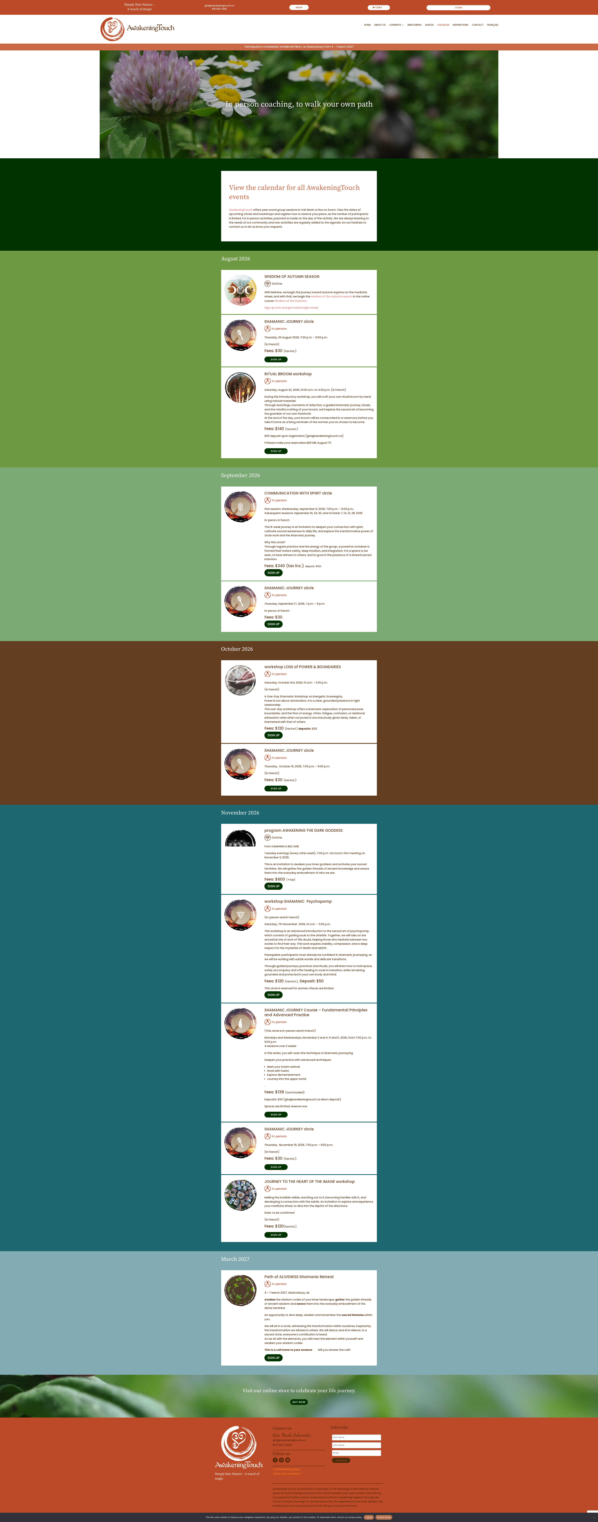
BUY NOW (299, 1402)
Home (367, 25)
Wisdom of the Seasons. (290, 301)
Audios (429, 25)
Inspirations (460, 25)
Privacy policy (384, 1517)
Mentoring (415, 25)
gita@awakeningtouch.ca (219, 5)
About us (380, 25)
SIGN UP (276, 359)
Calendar (443, 25)
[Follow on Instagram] (281, 1460)
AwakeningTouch (241, 210)
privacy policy (355, 1517)
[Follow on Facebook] (275, 1460)
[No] (594, 1517)
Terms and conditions (286, 1473)
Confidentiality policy (286, 1469)
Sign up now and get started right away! (291, 308)
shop (299, 7)
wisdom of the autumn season (332, 296)
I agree (368, 1517)
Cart (378, 7)
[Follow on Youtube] (287, 1460)
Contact (478, 25)
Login (458, 8)
